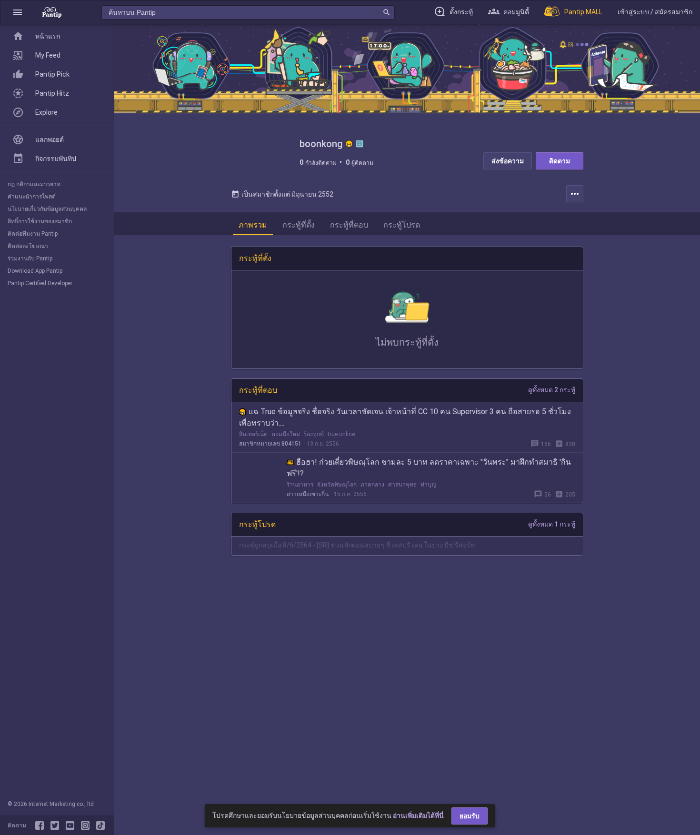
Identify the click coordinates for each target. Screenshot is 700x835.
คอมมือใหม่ (285, 434)
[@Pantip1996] (56, 825)
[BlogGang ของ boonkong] (359, 143)
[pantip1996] (72, 825)
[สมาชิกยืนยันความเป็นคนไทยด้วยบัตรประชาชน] (349, 143)
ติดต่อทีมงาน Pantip (33, 233)
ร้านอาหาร (300, 484)
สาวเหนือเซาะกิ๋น (308, 494)
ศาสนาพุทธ (402, 484)
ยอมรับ (470, 816)
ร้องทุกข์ (314, 434)
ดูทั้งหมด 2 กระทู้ (551, 390)
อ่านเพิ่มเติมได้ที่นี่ (418, 815)
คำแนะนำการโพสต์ (32, 196)
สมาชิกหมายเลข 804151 (270, 443)
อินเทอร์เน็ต (253, 434)
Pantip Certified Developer (40, 283)
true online (341, 434)
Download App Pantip (35, 271)
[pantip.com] (52, 12)
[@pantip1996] (100, 825)
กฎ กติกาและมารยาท (34, 184)
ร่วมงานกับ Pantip (30, 258)
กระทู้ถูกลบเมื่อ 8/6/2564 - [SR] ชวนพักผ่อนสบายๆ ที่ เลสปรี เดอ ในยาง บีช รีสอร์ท (357, 545)
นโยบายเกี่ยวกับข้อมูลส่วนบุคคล (47, 209)
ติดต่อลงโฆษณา (28, 246)
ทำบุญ (428, 484)
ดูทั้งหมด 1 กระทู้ (551, 524)
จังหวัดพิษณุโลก (337, 484)
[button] (17, 12)
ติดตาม (559, 161)
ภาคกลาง (372, 484)
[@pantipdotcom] (87, 825)
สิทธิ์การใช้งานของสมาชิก (40, 221)
